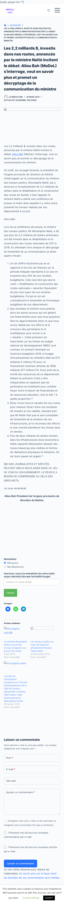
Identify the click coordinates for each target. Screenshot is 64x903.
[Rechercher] (49, 10)
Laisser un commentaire (20, 863)
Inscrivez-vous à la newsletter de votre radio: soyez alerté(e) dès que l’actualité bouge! (29, 575)
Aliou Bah (17, 154)
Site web (11, 780)
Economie (21, 100)
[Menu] (57, 10)
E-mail (10, 769)
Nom (9, 757)
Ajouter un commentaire (20, 792)
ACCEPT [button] (49, 898)
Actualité (9, 100)
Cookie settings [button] (30, 897)
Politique (32, 100)
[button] (10, 10)
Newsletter (10, 559)
